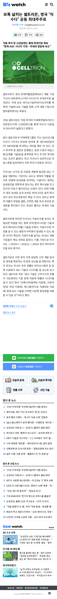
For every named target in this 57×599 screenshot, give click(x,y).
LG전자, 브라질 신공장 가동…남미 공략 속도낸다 (29, 517)
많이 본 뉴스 (9, 400)
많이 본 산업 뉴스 (11, 463)
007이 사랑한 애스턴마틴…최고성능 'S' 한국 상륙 (29, 480)
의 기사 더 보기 (14, 306)
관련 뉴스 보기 (9, 312)
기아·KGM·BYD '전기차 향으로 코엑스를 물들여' (28, 496)
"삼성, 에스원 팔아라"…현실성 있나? (23, 490)
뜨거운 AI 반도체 (11, 549)
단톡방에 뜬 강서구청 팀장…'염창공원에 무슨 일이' (30, 448)
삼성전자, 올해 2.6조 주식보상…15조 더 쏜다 (27, 501)
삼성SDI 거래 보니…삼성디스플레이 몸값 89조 (28, 427)
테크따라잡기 (9, 565)
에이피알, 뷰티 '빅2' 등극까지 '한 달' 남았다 (26, 412)
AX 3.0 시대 (9, 532)
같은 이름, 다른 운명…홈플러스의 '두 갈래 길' (27, 453)
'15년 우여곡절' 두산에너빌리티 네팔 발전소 (26, 406)
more (51, 527)
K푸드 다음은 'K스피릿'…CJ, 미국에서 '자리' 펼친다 (30, 438)
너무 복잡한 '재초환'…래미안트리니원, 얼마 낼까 (29, 443)
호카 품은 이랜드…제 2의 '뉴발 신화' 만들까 (26, 417)
